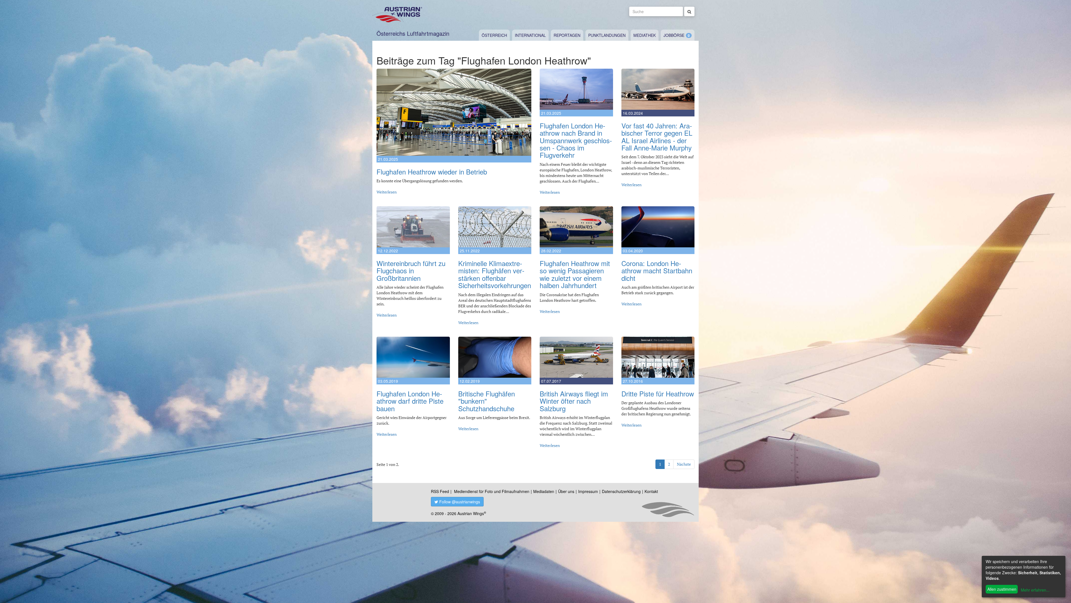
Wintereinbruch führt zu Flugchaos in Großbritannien (411, 270)
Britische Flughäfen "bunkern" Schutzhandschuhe (486, 401)
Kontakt (651, 491)
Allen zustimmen (1001, 589)
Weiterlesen (387, 192)
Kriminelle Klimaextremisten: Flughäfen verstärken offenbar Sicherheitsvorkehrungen (494, 274)
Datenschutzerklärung (621, 491)
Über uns (566, 491)
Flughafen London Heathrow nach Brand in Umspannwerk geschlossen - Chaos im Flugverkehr (576, 140)
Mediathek (644, 35)
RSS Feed (440, 491)
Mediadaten (543, 491)
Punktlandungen (607, 35)
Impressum (588, 491)
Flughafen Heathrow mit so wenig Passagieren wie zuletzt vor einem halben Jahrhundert (575, 274)
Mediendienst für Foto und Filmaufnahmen (491, 491)
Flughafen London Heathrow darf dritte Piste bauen (410, 401)
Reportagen (567, 35)
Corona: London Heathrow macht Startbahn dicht (656, 270)
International (530, 35)
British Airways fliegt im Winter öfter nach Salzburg (574, 401)
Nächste (684, 464)
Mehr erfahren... (1035, 590)
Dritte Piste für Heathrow (657, 393)
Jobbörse (674, 35)
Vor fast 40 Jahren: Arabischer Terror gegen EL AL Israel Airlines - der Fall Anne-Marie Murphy (656, 136)
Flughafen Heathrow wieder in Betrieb (432, 171)
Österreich (494, 35)
